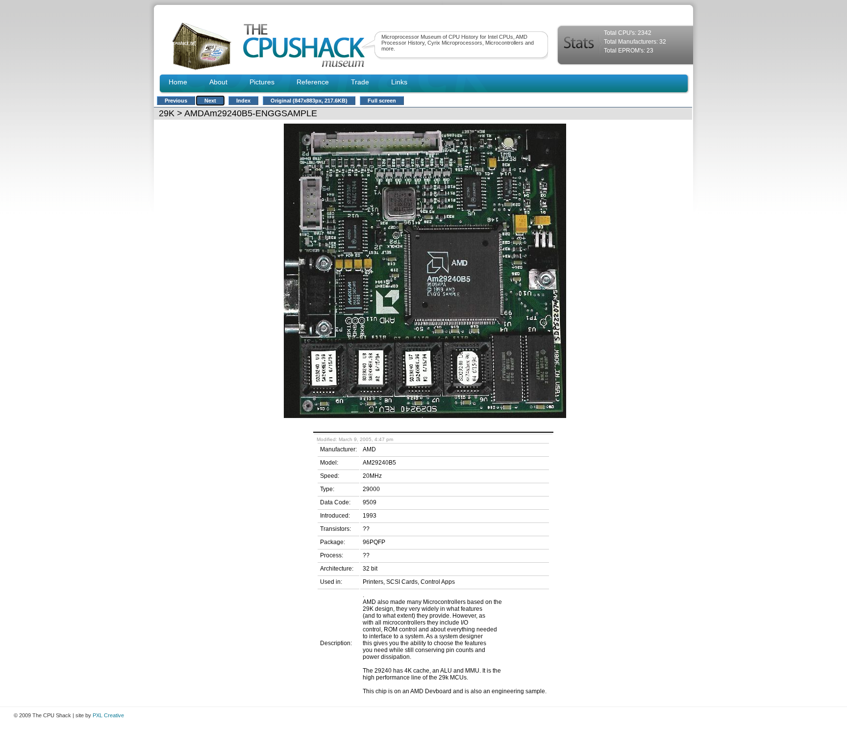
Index (243, 101)
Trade (360, 82)
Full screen (382, 101)
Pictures (261, 82)
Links (399, 82)
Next (210, 101)
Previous (176, 101)
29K (166, 113)
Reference (313, 82)
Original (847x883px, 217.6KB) (309, 101)
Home (178, 82)
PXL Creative (108, 715)
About (218, 82)
